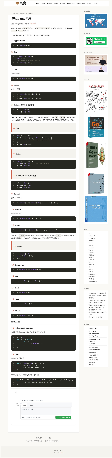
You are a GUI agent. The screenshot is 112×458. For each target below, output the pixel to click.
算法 (90, 269)
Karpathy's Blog (93, 336)
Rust (90, 250)
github (50, 3)
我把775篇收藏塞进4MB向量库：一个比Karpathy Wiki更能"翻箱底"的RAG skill (97, 307)
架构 (90, 267)
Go (16, 392)
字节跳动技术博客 (94, 355)
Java (90, 245)
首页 (38, 3)
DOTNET (91, 238)
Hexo (62, 452)
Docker (91, 240)
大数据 (90, 260)
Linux (90, 248)
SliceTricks (33, 24)
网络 (90, 272)
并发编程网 (92, 362)
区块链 (90, 257)
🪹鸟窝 (20, 3)
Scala (90, 252)
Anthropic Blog (93, 328)
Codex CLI (92, 341)
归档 (44, 3)
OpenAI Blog (92, 331)
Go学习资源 (71, 3)
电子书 (63, 3)
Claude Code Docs (94, 339)
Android (91, 235)
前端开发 (91, 255)
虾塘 (57, 3)
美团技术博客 (92, 352)
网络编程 (91, 274)
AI (89, 233)
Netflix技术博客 (93, 357)
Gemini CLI (92, 344)
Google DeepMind (94, 333)
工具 (90, 262)
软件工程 (91, 279)
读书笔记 (91, 276)
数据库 (90, 264)
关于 (90, 3)
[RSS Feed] (95, 4)
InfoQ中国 (91, 364)
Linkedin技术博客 (93, 360)
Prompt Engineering (94, 349)
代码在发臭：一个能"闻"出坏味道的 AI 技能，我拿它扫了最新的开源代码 (97, 295)
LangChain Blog (93, 347)
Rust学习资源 (81, 3)
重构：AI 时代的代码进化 (95, 317)
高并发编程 (92, 281)
